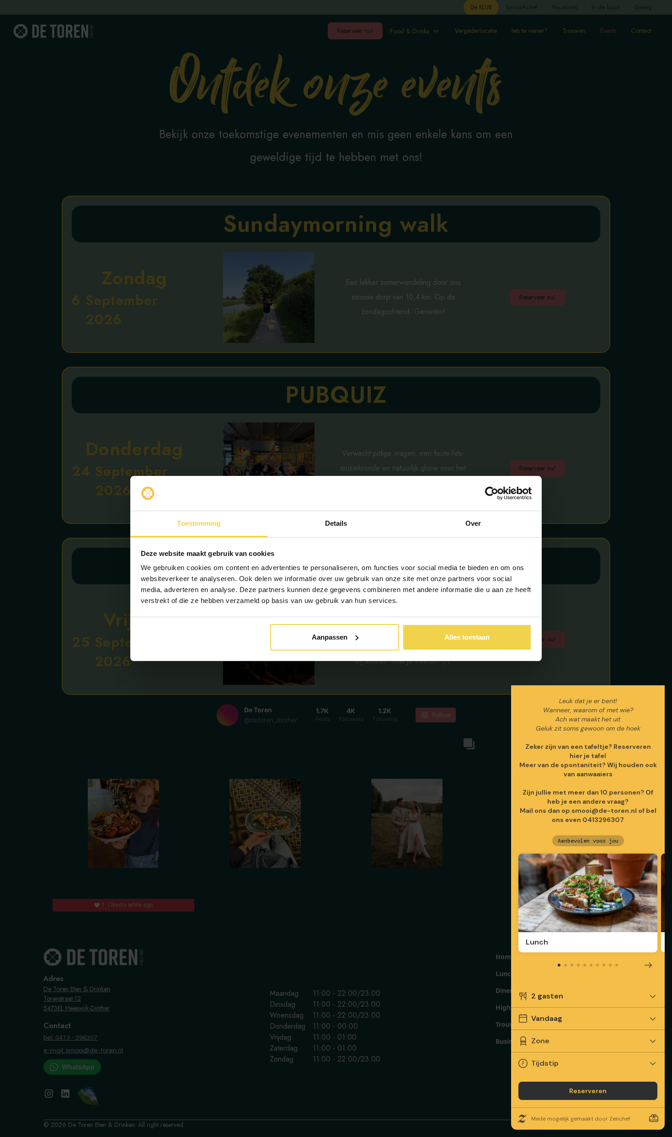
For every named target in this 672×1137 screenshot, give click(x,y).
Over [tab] (473, 523)
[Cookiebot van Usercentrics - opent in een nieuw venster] (492, 493)
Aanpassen (329, 637)
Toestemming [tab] (198, 523)
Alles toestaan (467, 637)
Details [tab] (336, 523)
